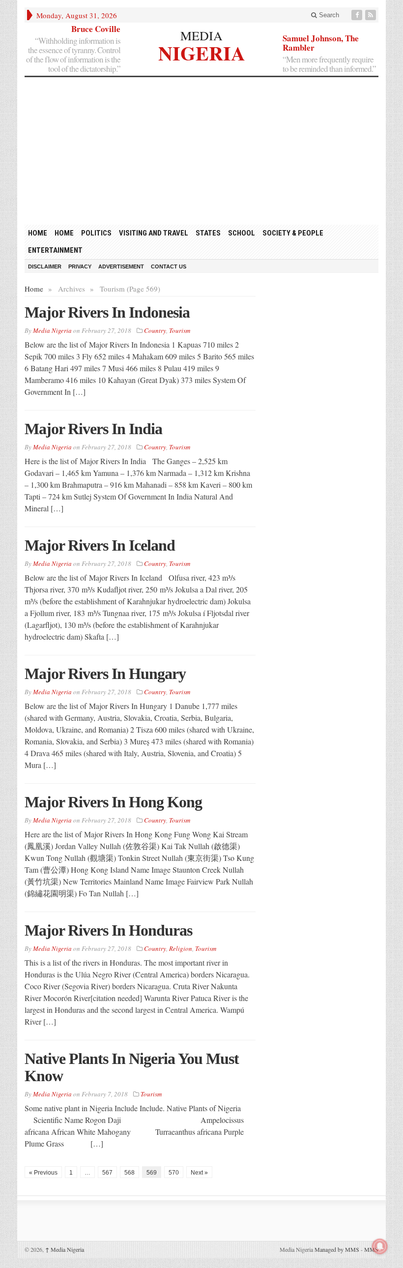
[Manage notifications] (380, 1246)
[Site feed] (371, 15)
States (208, 233)
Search (328, 15)
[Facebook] (358, 15)
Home (64, 233)
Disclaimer (44, 266)
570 (174, 1172)
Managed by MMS (337, 1249)
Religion (180, 948)
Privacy (79, 266)
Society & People (292, 233)
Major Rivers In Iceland (100, 545)
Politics (96, 233)
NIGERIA (201, 52)
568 (129, 1172)
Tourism (179, 330)
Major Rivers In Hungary (105, 673)
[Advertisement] (201, 151)
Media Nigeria (64, 1249)
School (241, 233)
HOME (37, 233)
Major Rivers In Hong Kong (113, 802)
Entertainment (55, 250)
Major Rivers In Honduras (108, 930)
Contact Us (168, 266)
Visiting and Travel (153, 233)
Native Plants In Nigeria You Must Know (132, 1067)
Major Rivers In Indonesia (107, 312)
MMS (371, 1249)
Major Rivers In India (93, 429)
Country (155, 330)
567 (107, 1172)
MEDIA (201, 35)
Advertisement (121, 266)
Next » (199, 1172)
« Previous (43, 1172)
